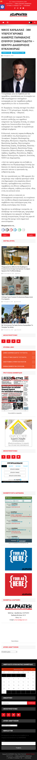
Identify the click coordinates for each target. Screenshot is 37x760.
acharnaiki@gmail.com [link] (20, 620)
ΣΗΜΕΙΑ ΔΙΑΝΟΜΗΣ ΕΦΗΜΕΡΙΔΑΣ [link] (23, 3)
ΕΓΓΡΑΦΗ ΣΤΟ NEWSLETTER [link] (14, 5)
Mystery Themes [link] (30, 754)
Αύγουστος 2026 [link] (18, 669)
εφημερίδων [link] (19, 413)
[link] (2, 7)
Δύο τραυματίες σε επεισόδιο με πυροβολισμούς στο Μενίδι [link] (7, 235)
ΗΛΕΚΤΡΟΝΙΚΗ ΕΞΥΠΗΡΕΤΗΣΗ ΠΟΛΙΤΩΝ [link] (14, 362)
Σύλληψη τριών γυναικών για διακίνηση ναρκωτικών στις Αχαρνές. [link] (17, 298)
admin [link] (18, 273)
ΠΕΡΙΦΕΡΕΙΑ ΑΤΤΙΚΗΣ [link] (18, 52)
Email (3, 741)
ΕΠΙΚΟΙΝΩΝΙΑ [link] (27, 5)
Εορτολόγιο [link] (14, 641)
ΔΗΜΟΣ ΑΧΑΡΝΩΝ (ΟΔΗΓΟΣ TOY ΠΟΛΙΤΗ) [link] (15, 353)
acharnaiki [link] (18, 301)
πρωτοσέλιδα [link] (12, 413)
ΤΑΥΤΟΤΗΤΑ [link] (9, 3)
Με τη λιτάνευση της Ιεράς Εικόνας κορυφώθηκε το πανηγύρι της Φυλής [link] (17, 326)
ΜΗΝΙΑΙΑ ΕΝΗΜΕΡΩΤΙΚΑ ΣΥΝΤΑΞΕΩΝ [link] (13, 366)
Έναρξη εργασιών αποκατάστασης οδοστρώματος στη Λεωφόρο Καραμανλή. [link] (32, 235)
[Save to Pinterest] (11, 229)
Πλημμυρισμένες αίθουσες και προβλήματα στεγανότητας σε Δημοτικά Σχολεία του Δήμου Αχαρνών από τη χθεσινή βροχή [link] (16, 269)
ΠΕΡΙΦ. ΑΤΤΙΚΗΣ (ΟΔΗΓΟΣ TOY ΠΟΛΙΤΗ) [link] (14, 357)
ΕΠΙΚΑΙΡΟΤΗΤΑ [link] (6, 52)
